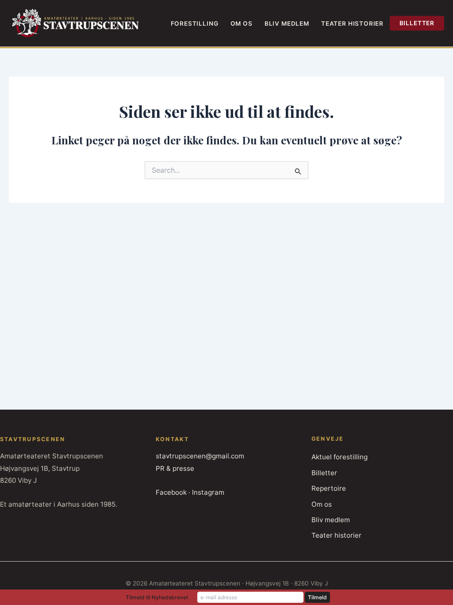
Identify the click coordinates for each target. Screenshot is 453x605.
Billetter (416, 23)
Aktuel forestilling (339, 457)
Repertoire (328, 488)
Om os (241, 23)
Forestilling (195, 23)
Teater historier (352, 23)
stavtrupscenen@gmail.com (200, 456)
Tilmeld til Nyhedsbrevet (157, 597)
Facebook (171, 492)
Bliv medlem (287, 23)
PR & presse (175, 468)
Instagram (208, 492)
